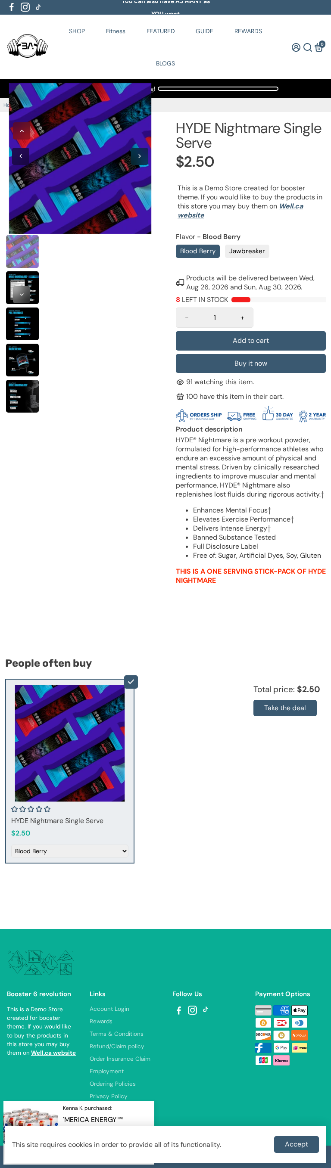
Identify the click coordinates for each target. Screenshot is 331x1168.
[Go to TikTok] (38, 7)
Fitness (115, 31)
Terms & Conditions (117, 1034)
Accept (296, 1144)
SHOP (77, 31)
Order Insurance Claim (120, 1058)
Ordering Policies (113, 1083)
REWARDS (248, 31)
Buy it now (250, 363)
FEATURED (161, 31)
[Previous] (21, 131)
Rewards (101, 1021)
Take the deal (285, 707)
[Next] (21, 294)
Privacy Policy (109, 1096)
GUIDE (204, 31)
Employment (107, 1071)
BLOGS (165, 63)
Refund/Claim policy (117, 1046)
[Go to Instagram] (25, 7)
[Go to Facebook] (11, 7)
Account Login (109, 1009)
